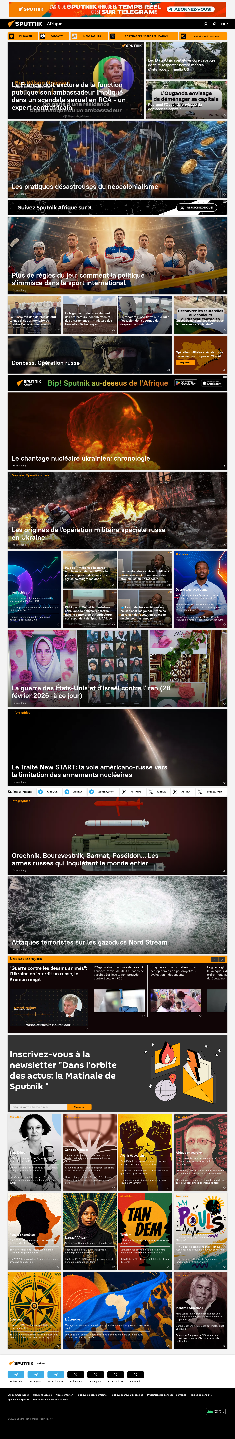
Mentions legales (42, 1394)
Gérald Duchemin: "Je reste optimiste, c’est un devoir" (200, 1327)
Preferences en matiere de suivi (50, 1399)
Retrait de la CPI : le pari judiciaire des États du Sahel (144, 1261)
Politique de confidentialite (92, 1394)
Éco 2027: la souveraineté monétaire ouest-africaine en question (34, 1261)
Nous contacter (64, 1394)
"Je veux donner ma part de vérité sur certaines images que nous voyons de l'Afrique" (196, 1237)
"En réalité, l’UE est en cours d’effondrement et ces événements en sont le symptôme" (200, 1172)
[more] (141, 115)
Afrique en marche (189, 1153)
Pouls (180, 1229)
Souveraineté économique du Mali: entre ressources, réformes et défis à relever (142, 1251)
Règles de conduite (201, 1394)
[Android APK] (215, 1412)
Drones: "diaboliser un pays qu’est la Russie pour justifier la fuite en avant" (34, 1169)
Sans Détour (18, 1153)
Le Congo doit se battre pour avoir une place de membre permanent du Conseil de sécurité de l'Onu (104, 1336)
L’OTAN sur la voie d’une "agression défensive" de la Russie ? (29, 1160)
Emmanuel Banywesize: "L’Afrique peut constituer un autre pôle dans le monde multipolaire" (197, 1338)
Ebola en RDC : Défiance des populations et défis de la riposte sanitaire (89, 1261)
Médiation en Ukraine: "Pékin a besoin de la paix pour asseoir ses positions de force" (200, 1181)
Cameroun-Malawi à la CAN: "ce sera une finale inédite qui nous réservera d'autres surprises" (87, 1158)
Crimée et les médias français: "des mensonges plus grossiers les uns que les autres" (33, 1180)
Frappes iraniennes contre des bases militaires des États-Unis (30, 618)
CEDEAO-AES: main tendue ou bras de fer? (88, 1243)
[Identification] (205, 23)
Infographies (18, 592)
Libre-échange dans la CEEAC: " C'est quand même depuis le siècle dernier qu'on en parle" (89, 1180)
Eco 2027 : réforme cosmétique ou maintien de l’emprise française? (34, 1242)
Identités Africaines (189, 1308)
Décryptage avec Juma (191, 589)
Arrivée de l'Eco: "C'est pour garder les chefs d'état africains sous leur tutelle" (89, 1169)
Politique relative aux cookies (127, 1394)
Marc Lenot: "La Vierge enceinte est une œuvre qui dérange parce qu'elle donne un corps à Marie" (199, 1316)
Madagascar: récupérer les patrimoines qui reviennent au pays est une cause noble (107, 1327)
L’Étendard (117, 1310)
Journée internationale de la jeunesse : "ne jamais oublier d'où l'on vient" (199, 1261)
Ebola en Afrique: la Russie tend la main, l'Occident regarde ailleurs (32, 1251)
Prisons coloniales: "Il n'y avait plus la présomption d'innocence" (85, 1251)
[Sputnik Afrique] (26, 28)
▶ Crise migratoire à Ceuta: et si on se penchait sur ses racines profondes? (197, 597)
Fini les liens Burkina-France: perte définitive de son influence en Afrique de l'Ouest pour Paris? (198, 607)
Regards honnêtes (22, 1235)
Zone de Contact (76, 1150)
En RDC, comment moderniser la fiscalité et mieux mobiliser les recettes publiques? (34, 1336)
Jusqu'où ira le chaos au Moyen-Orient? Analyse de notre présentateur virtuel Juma (199, 618)
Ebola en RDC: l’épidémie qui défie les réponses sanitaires (31, 1327)
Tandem (125, 1235)
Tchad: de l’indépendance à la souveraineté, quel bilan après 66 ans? (144, 1172)
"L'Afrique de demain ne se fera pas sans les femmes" (144, 1242)
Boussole (34, 1310)
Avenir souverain (132, 1155)
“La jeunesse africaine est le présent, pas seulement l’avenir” (143, 1181)
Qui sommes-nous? (18, 1394)
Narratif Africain (90, 1231)
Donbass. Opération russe (90, 355)
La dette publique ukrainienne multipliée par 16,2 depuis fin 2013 (34, 609)
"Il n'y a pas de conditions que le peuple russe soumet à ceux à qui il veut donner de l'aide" (200, 1249)
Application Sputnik (18, 1399)
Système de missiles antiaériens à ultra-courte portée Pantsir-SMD (32, 599)
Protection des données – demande (166, 1394)
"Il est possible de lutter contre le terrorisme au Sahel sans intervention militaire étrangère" (200, 1161)
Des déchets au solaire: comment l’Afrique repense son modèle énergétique (143, 1163)
